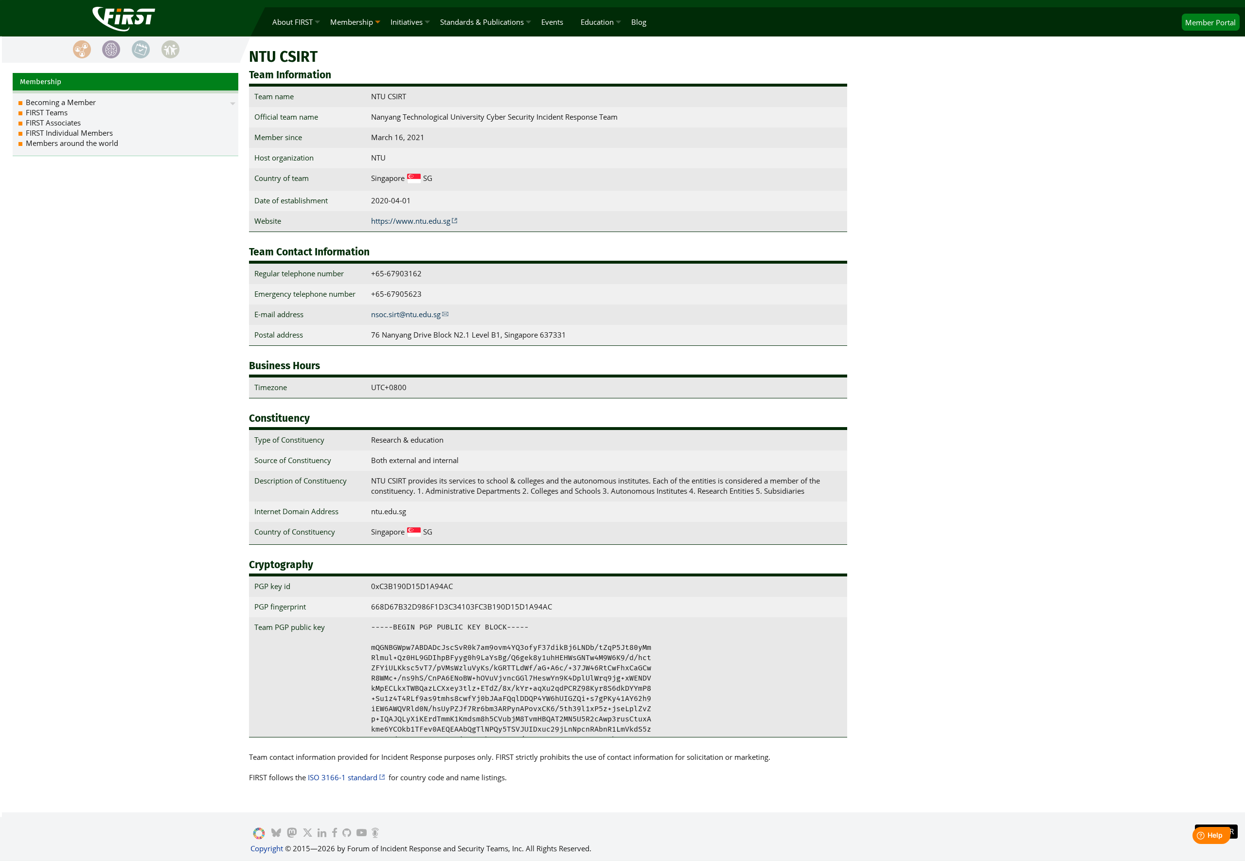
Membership (351, 22)
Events (552, 22)
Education (597, 22)
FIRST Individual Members (69, 133)
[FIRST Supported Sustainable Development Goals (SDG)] (259, 834)
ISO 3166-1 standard (342, 777)
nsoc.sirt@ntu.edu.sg (406, 314)
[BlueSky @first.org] (276, 834)
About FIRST (292, 22)
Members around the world (72, 143)
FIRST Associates (53, 122)
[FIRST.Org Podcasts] (375, 834)
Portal (1210, 22)
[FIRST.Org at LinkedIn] (322, 834)
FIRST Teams (47, 112)
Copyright (266, 848)
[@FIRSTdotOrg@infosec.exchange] (292, 834)
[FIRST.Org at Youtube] (361, 834)
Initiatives (407, 22)
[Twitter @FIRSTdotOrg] (307, 834)
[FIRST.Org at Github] (347, 834)
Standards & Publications (482, 22)
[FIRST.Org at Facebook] (334, 834)
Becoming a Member (61, 102)
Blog (638, 22)
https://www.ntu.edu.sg (410, 221)
